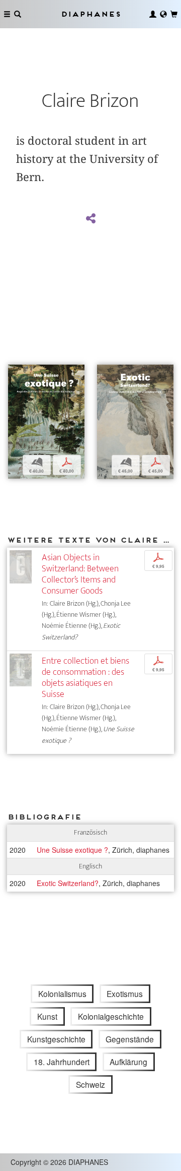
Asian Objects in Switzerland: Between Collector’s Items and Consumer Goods (80, 574)
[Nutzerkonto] (152, 14)
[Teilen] (90, 218)
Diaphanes (90, 14)
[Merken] (16, 373)
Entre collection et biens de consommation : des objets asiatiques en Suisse (85, 677)
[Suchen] (17, 14)
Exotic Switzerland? (68, 883)
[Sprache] (163, 14)
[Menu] (7, 14)
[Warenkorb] (173, 14)
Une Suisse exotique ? (72, 850)
